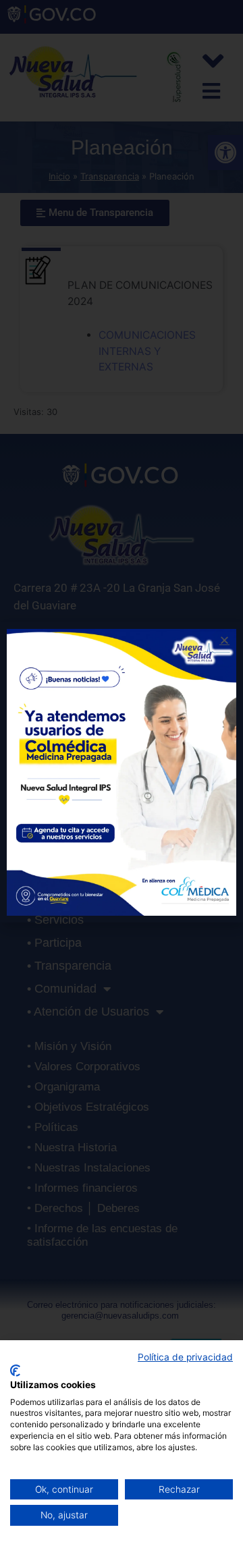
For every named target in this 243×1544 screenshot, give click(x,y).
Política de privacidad (185, 1357)
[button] (224, 640)
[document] (121, 772)
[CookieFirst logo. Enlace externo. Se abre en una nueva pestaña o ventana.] (15, 1370)
